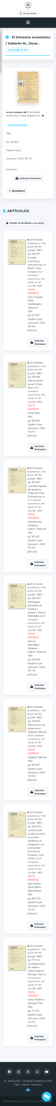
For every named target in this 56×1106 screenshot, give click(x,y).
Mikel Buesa (34, 890)
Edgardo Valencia (37, 732)
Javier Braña (34, 887)
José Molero (34, 883)
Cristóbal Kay (35, 496)
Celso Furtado (35, 297)
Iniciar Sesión (30, 13)
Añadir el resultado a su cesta (27, 223)
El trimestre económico (31, 37)
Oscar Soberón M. (30, 115)
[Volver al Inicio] (28, 5)
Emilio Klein (34, 413)
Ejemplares (18, 190)
